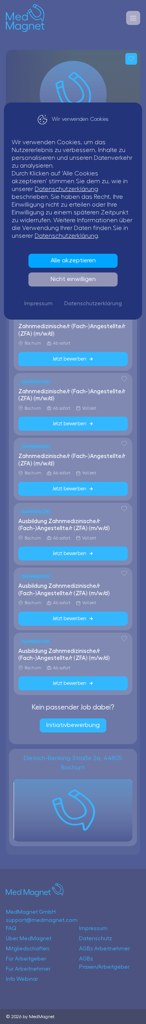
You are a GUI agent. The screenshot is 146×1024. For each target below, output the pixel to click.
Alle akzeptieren (73, 260)
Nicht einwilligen (73, 279)
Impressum (38, 303)
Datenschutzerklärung (66, 189)
